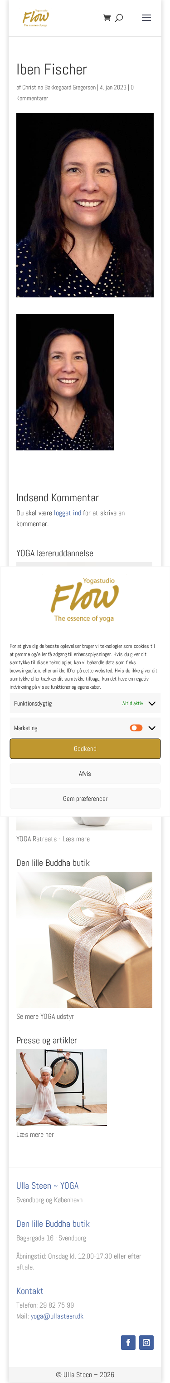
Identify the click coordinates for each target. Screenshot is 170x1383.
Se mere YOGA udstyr (45, 1016)
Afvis (85, 773)
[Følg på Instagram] (146, 1342)
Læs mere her (35, 1134)
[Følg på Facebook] (128, 1342)
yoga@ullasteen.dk (57, 1316)
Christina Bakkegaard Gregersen (59, 87)
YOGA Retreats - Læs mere (53, 839)
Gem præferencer (85, 798)
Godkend (85, 748)
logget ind (67, 513)
